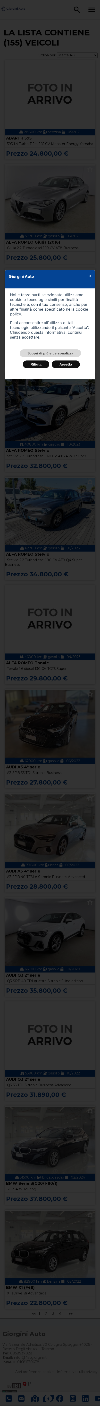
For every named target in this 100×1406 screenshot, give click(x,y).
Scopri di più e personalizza (50, 353)
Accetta (65, 364)
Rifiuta (36, 364)
